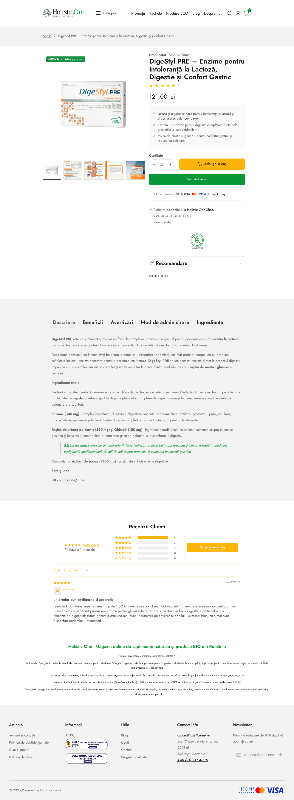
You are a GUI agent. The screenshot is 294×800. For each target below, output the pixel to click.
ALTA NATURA (179, 55)
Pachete (155, 13)
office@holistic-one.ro (193, 735)
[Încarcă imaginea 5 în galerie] (135, 170)
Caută (125, 742)
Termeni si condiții (22, 735)
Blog (196, 13)
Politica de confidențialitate (29, 742)
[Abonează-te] (280, 755)
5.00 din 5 (91, 545)
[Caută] (230, 13)
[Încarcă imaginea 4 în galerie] (114, 170)
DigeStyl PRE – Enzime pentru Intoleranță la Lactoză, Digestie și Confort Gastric (116, 35)
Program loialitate (134, 757)
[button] (197, 263)
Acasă (47, 35)
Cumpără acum (197, 179)
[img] (62, 582)
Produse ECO (177, 13)
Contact (126, 749)
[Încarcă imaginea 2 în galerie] (72, 170)
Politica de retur (20, 757)
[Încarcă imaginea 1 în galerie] (52, 170)
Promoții (138, 13)
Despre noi (213, 13)
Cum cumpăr (18, 749)
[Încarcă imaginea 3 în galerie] (93, 170)
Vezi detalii (162, 222)
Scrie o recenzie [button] (212, 547)
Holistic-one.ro (50, 790)
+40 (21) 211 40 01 (192, 760)
